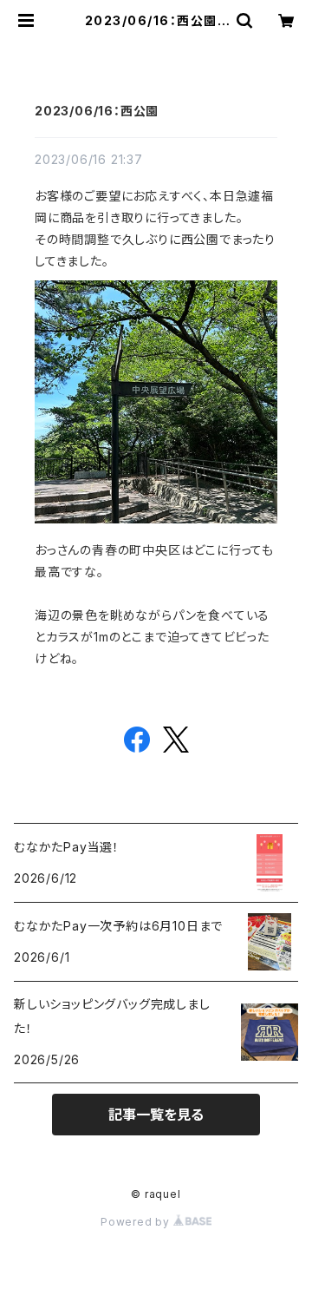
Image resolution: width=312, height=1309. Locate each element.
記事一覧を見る (156, 1114)
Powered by (137, 1221)
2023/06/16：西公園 (97, 110)
